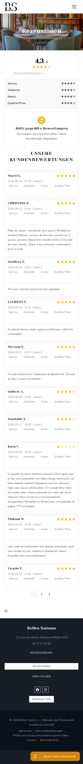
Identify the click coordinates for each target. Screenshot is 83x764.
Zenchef (49, 725)
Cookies (33, 740)
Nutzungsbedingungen (51, 731)
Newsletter (41, 699)
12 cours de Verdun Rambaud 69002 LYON (46, 637)
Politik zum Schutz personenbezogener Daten (42, 736)
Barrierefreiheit (49, 740)
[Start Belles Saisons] (11, 6)
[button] (74, 6)
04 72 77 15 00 (41, 643)
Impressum (27, 731)
